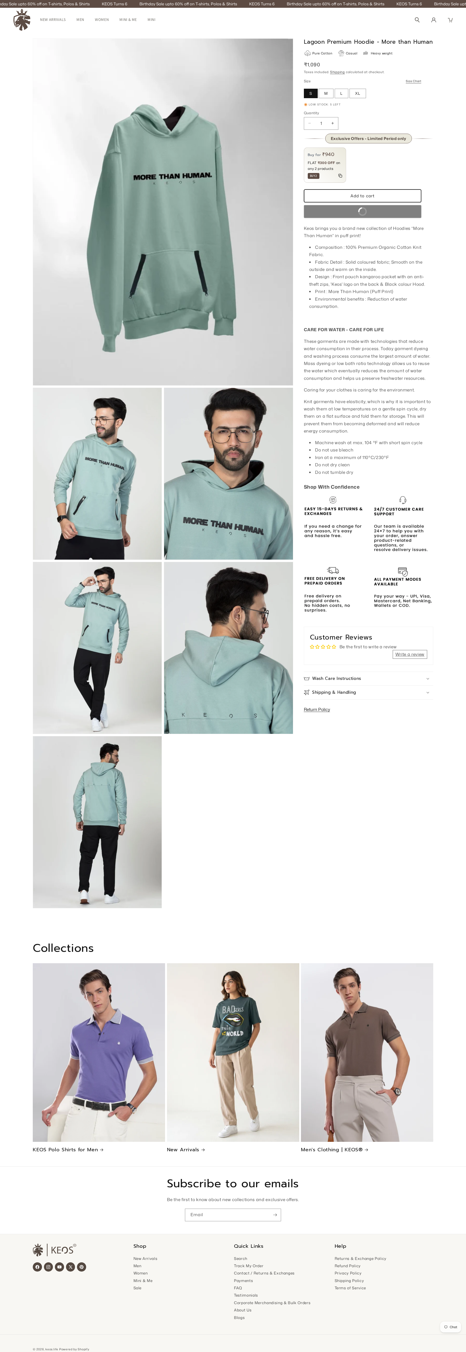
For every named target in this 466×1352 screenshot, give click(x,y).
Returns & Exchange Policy (361, 1258)
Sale (137, 1288)
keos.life (51, 1349)
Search (240, 1258)
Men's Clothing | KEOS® (332, 1149)
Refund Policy (348, 1265)
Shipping (337, 72)
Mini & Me (128, 19)
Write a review (409, 654)
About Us (242, 1310)
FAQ (238, 1288)
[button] (450, 20)
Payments (243, 1280)
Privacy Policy (348, 1273)
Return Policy (317, 709)
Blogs (239, 1317)
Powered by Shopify (74, 1349)
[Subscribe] (275, 1215)
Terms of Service (350, 1288)
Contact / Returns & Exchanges (264, 1273)
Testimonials (246, 1295)
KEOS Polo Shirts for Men (65, 1149)
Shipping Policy (349, 1280)
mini (152, 19)
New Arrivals (53, 19)
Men (80, 19)
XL (357, 93)
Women (102, 19)
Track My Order (248, 1265)
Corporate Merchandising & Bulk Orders (272, 1302)
